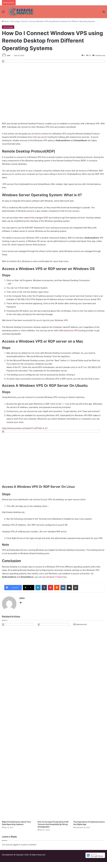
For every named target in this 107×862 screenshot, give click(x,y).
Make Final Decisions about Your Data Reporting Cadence (16, 823)
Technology (15, 21)
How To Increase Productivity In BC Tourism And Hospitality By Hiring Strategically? (53, 824)
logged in (16, 845)
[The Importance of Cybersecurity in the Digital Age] (89, 721)
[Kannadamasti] (20, 11)
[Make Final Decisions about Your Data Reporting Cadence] (18, 721)
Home (6, 21)
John (8, 55)
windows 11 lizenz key (56, 577)
